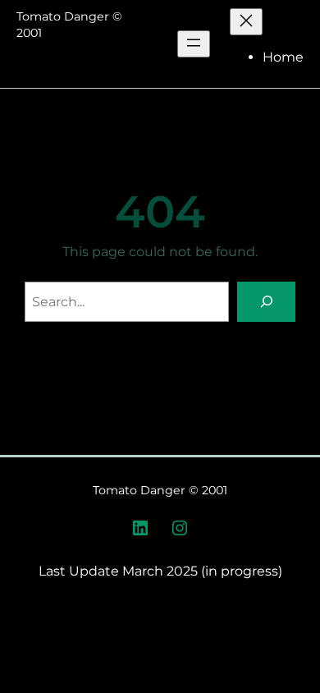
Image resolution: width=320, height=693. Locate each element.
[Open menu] (193, 43)
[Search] (266, 302)
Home (283, 57)
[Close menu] (246, 21)
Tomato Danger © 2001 (160, 490)
